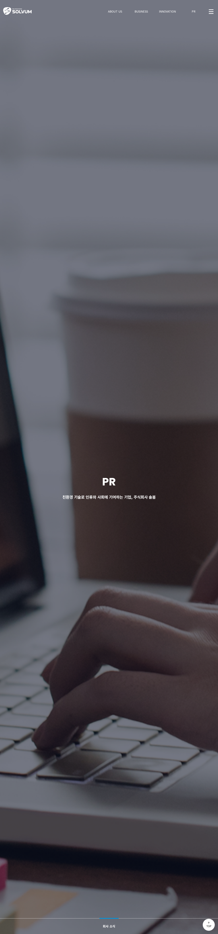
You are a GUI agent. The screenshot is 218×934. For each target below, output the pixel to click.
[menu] (211, 11)
